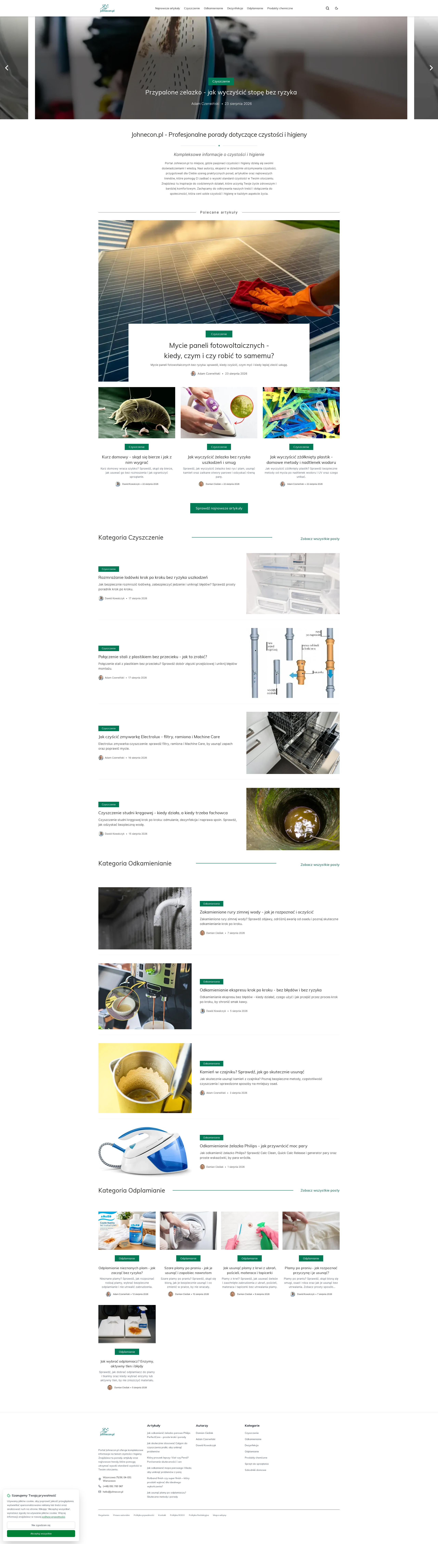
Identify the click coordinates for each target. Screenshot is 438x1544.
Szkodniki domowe (255, 1470)
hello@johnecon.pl (113, 1491)
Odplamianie (255, 8)
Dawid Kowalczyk (206, 1445)
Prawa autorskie (121, 1515)
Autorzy (202, 1425)
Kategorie (252, 1425)
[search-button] (327, 8)
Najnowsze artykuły (167, 8)
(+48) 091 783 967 (113, 1486)
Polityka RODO (177, 1515)
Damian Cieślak (204, 1433)
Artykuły (153, 1425)
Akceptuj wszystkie (41, 1533)
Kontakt (162, 1515)
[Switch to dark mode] (336, 8)
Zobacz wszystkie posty (320, 538)
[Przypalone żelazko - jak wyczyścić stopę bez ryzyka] (219, 67)
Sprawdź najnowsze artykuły (219, 508)
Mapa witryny (219, 1515)
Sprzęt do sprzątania (257, 1463)
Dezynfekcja (235, 8)
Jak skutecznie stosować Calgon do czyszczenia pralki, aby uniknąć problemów (167, 1447)
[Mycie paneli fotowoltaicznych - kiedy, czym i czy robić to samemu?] (219, 300)
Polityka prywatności (144, 1515)
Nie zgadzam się (41, 1525)
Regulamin (103, 1515)
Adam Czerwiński (205, 1439)
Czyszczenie (192, 8)
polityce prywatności (53, 1516)
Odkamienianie (213, 8)
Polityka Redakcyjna (199, 1515)
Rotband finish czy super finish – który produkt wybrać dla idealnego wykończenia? (168, 1482)
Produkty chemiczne (280, 8)
